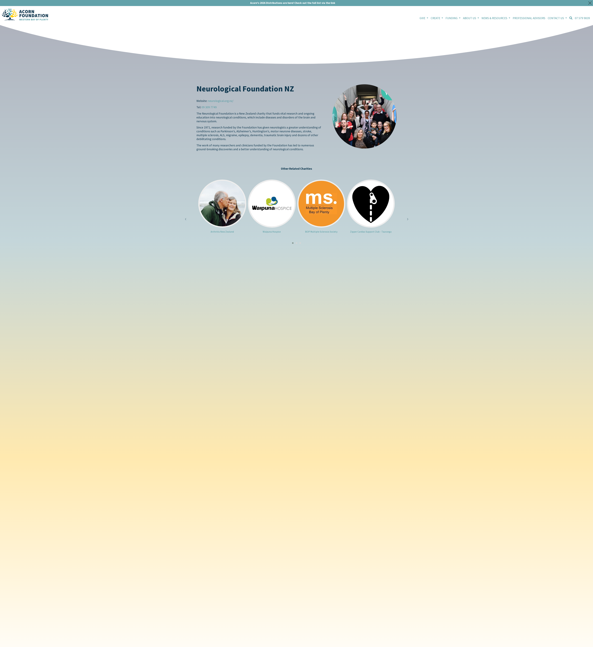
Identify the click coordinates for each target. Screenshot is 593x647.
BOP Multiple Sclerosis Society (321, 231)
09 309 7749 (209, 107)
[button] (293, 243)
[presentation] (185, 217)
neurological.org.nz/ (220, 101)
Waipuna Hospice (272, 231)
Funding (452, 18)
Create (436, 18)
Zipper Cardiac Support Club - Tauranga (370, 231)
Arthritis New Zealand (222, 231)
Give (423, 18)
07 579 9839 (582, 18)
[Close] (590, 3)
